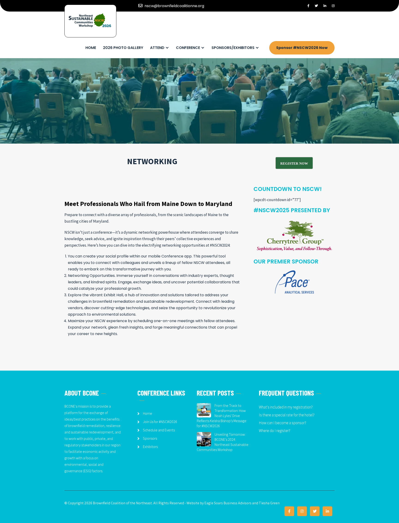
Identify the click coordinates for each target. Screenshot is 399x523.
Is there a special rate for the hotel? (286, 414)
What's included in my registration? (286, 407)
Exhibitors (150, 446)
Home (90, 47)
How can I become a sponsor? (282, 422)
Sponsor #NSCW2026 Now (302, 47)
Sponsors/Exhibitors (233, 47)
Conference (188, 47)
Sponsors (150, 438)
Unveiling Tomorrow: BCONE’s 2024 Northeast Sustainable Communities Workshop (222, 442)
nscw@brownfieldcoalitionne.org (174, 6)
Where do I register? (274, 430)
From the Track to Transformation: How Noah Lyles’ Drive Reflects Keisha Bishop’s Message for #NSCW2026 (221, 415)
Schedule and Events (159, 430)
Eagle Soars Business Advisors (227, 503)
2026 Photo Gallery (123, 47)
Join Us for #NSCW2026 (160, 421)
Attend (157, 47)
